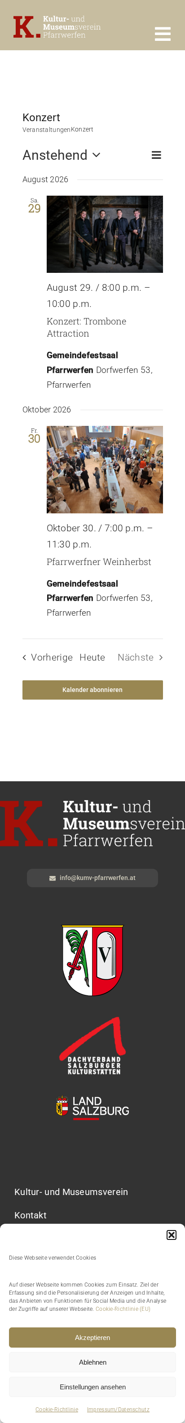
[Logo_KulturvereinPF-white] (57, 20)
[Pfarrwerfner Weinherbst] (105, 469)
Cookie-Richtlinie (56, 1409)
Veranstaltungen (46, 129)
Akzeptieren (92, 1337)
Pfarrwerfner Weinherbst (99, 561)
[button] (171, 1234)
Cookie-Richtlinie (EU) (123, 1309)
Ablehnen (92, 1362)
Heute (92, 657)
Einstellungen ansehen (93, 1387)
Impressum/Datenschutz (118, 1409)
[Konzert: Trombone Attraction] (105, 234)
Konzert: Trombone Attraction (86, 327)
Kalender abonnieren (92, 689)
